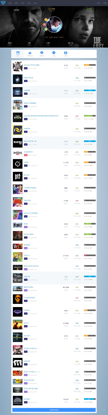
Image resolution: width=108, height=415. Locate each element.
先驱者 (26, 162)
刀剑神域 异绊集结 (30, 188)
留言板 (42, 56)
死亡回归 (27, 336)
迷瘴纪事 (27, 361)
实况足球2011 (28, 152)
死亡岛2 (26, 175)
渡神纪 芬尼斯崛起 (30, 103)
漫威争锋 (27, 128)
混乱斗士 (27, 255)
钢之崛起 (27, 399)
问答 (22, 3)
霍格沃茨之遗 (28, 78)
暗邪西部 (27, 245)
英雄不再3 (27, 200)
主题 (53, 56)
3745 (89, 8)
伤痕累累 (27, 90)
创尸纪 (26, 323)
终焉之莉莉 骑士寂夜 (31, 388)
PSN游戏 (30, 56)
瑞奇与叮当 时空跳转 (31, 213)
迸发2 (26, 224)
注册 (105, 3)
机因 (16, 3)
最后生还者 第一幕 (30, 141)
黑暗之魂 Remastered (31, 266)
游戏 (10, 3)
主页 (17, 56)
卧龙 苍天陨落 (28, 234)
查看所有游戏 (54, 410)
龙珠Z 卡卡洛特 (29, 372)
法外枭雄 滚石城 (29, 297)
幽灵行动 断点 (28, 287)
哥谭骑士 (27, 310)
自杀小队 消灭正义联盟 (31, 65)
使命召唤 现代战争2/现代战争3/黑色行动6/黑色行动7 (41, 116)
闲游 (35, 3)
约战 (29, 3)
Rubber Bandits (29, 380)
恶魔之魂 (27, 276)
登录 (98, 3)
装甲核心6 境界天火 (30, 348)
